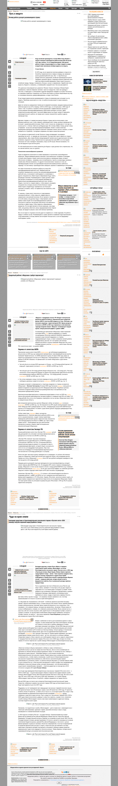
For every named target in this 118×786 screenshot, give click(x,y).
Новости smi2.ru (12, 763)
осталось (39, 458)
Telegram (64, 772)
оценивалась (55, 344)
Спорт (67, 8)
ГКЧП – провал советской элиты (86, 6)
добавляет (37, 473)
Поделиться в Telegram (9, 82)
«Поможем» (28, 633)
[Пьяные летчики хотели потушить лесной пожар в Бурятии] (87, 146)
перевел (60, 386)
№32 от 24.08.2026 (37, 2)
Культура (74, 8)
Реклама (42, 4)
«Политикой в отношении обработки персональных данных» (67, 780)
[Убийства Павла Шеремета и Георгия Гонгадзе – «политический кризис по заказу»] (87, 198)
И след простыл (66, 4)
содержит (49, 432)
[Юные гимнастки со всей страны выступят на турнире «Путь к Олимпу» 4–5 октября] (68, 177)
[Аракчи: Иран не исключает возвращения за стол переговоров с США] (14, 749)
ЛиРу (68, 772)
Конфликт (44, 8)
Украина (29, 8)
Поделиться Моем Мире (9, 67)
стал (46, 333)
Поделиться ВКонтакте (9, 61)
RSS (62, 772)
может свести (36, 468)
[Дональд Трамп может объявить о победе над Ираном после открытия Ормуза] (14, 498)
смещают (32, 413)
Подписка (35, 4)
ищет (60, 403)
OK (59, 782)
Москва (82, 8)
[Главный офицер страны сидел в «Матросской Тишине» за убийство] (87, 280)
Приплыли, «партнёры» (105, 3)
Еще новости (96, 71)
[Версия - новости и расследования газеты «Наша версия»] (19, 4)
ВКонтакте (66, 772)
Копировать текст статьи (9, 86)
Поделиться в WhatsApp (9, 76)
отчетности (43, 366)
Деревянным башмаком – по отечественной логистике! (22, 339)
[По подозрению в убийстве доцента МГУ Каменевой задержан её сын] (53, 498)
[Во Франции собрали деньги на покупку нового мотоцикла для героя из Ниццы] (87, 112)
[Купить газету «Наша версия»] (32, 2)
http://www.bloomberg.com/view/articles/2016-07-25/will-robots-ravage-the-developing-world (59, 222)
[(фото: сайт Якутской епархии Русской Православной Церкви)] (23, 620)
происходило (45, 352)
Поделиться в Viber (9, 79)
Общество (53, 8)
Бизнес (60, 8)
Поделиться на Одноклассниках (9, 72)
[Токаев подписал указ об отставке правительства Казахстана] (53, 748)
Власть (36, 8)
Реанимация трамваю (21, 78)
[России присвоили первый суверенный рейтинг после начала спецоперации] (68, 422)
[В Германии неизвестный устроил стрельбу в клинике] (87, 159)
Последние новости (96, 12)
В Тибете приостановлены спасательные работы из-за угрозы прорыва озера (23, 590)
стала (69, 394)
